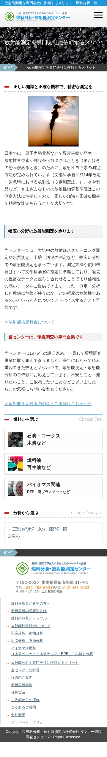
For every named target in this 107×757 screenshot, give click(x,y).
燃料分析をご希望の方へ (30, 603)
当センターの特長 (25, 670)
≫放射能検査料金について (29, 322)
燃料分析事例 (21, 685)
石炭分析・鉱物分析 (27, 633)
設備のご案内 (21, 677)
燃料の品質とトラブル (29, 618)
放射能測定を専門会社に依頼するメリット (62, 67)
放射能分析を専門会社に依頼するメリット (45, 663)
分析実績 (18, 692)
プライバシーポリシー (29, 722)
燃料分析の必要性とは (29, 611)
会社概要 (18, 715)
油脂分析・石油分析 (27, 641)
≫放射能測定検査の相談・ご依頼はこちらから (48, 403)
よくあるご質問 (23, 707)
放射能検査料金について (30, 626)
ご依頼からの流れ (25, 700)
